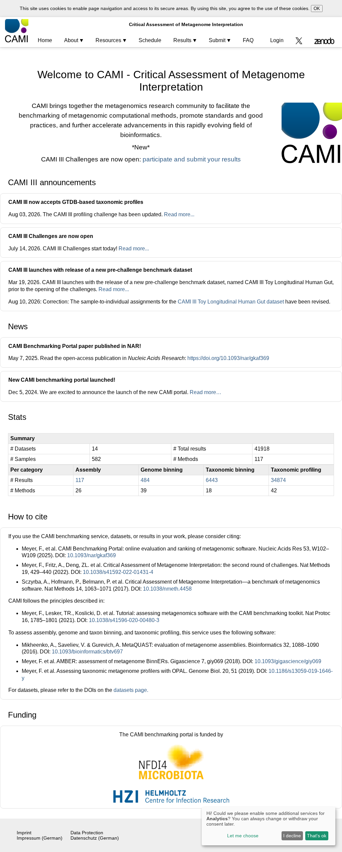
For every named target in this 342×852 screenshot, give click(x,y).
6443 (212, 480)
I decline (292, 835)
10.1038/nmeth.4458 (167, 589)
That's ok (316, 835)
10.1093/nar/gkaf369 (91, 555)
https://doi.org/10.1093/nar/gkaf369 (228, 358)
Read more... (179, 214)
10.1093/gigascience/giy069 (287, 661)
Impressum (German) (39, 838)
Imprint (24, 832)
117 (79, 480)
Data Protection (86, 832)
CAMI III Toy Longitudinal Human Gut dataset (231, 302)
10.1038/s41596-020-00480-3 (124, 620)
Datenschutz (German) (94, 838)
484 (145, 480)
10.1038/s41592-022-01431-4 (118, 572)
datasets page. (131, 690)
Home (45, 40)
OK (317, 8)
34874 (278, 480)
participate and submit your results (192, 159)
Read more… (205, 392)
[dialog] (268, 826)
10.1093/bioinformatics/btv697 (87, 651)
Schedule (150, 40)
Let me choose (243, 835)
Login (277, 40)
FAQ (248, 40)
